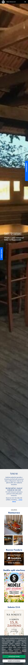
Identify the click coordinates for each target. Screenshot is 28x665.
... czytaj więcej (17, 500)
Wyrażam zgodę (14, 656)
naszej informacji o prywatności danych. (14, 652)
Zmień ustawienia (14, 661)
